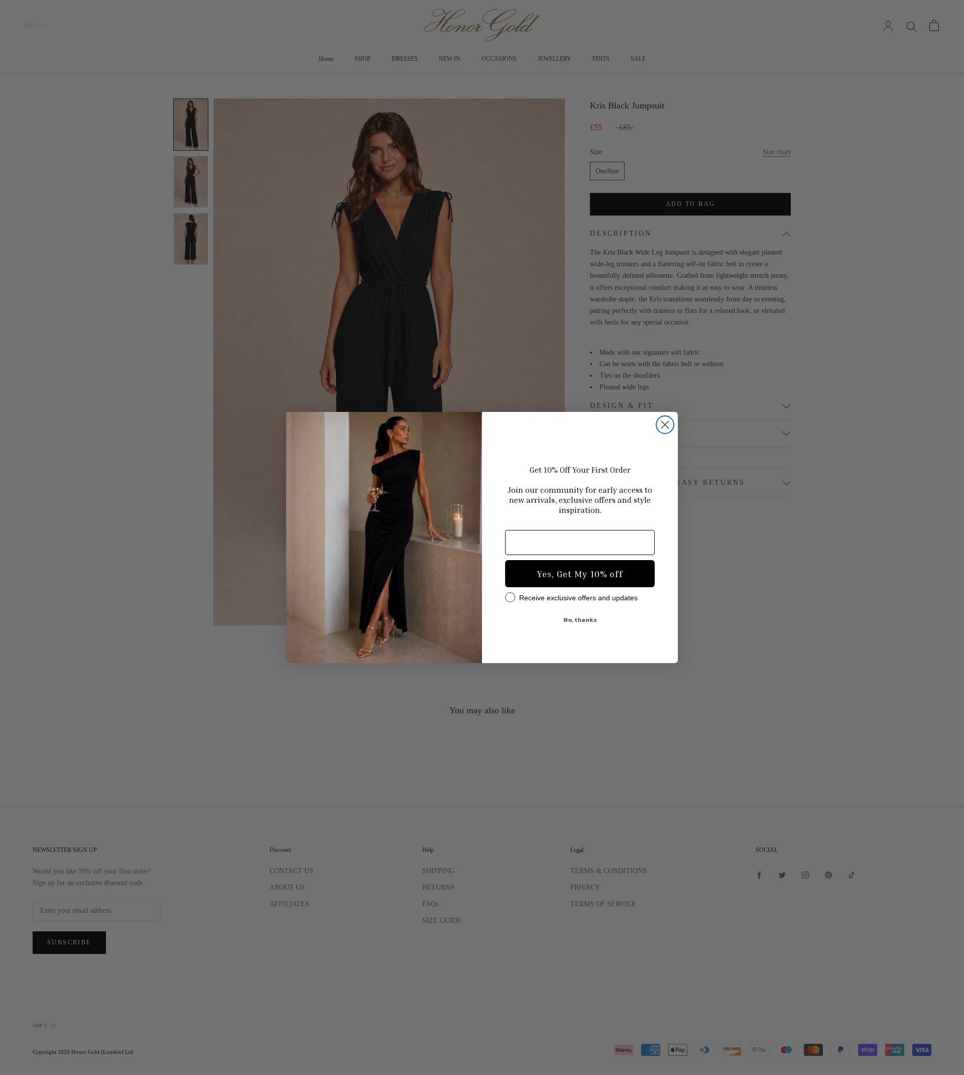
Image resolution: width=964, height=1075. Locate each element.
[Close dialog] (665, 425)
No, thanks (580, 619)
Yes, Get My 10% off (580, 573)
